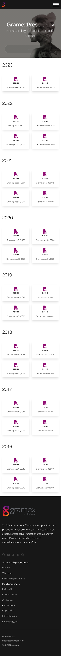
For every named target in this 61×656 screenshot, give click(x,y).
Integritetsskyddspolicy (13, 640)
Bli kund (6, 567)
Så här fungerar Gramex (13, 578)
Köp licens (7, 588)
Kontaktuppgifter (10, 621)
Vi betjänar (7, 573)
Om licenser (8, 600)
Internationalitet (9, 615)
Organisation (8, 610)
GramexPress (8, 636)
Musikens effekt (9, 594)
